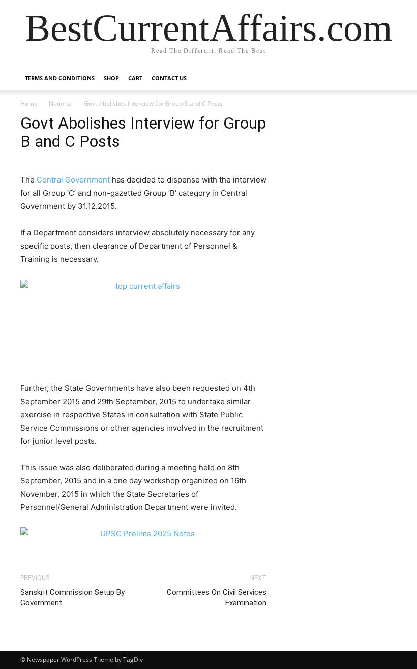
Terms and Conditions (60, 78)
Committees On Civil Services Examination (216, 597)
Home (29, 103)
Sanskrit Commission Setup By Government (72, 597)
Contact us (169, 78)
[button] (384, 78)
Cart (135, 78)
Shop (111, 78)
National (61, 103)
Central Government (73, 180)
